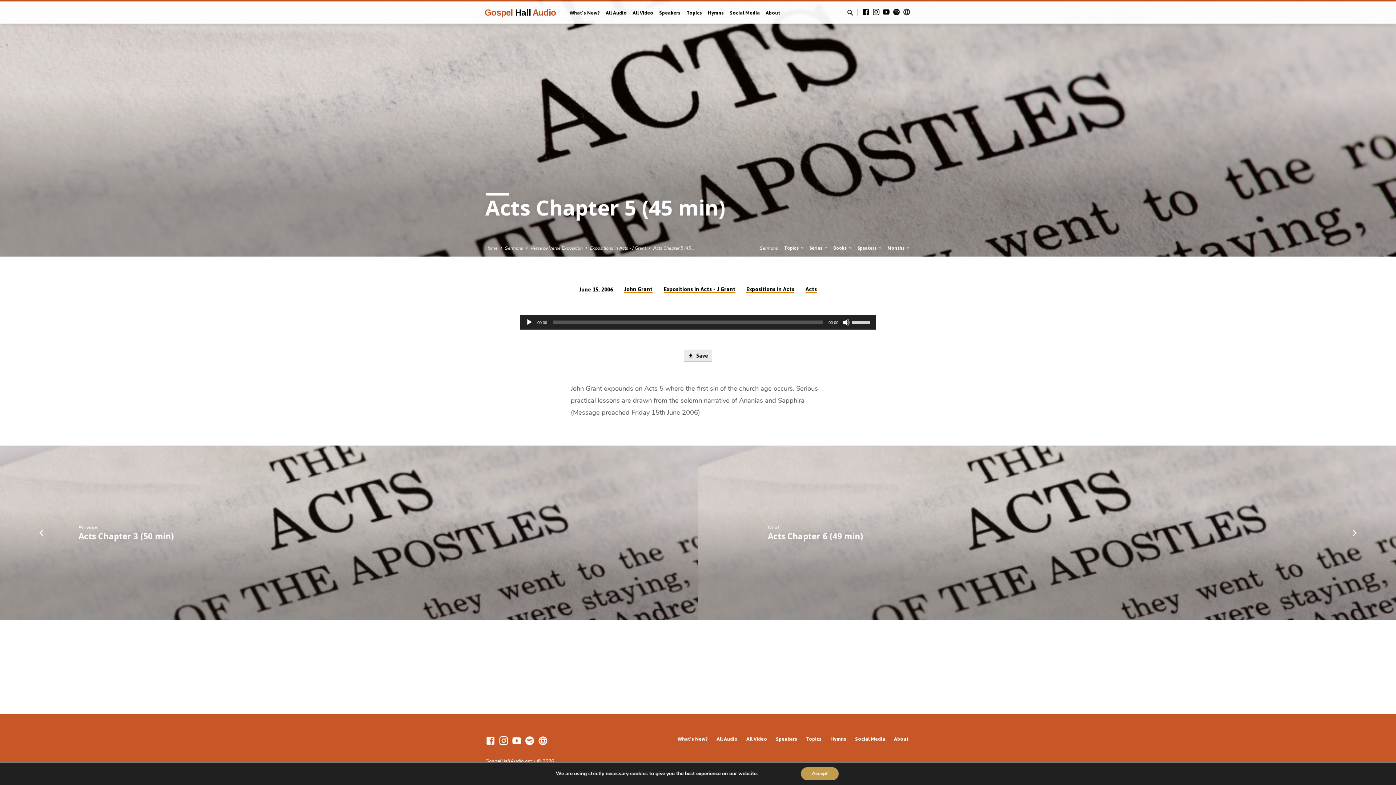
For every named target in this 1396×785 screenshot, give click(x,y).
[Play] (529, 322)
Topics (694, 13)
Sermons (514, 248)
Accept (820, 773)
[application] (698, 322)
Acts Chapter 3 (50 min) (126, 536)
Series (816, 248)
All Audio (616, 13)
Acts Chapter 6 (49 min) (815, 536)
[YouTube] (886, 12)
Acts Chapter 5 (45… (673, 248)
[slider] (862, 321)
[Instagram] (876, 12)
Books (840, 248)
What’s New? (585, 13)
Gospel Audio (520, 12)
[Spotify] (896, 12)
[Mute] (846, 322)
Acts (811, 289)
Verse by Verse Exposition (556, 248)
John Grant (638, 289)
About (773, 13)
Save (701, 356)
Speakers (670, 13)
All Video (643, 13)
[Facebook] (866, 12)
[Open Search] (850, 13)
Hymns (716, 13)
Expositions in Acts (770, 289)
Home (491, 248)
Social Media (745, 13)
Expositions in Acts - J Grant (618, 248)
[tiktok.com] (907, 12)
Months (896, 248)
